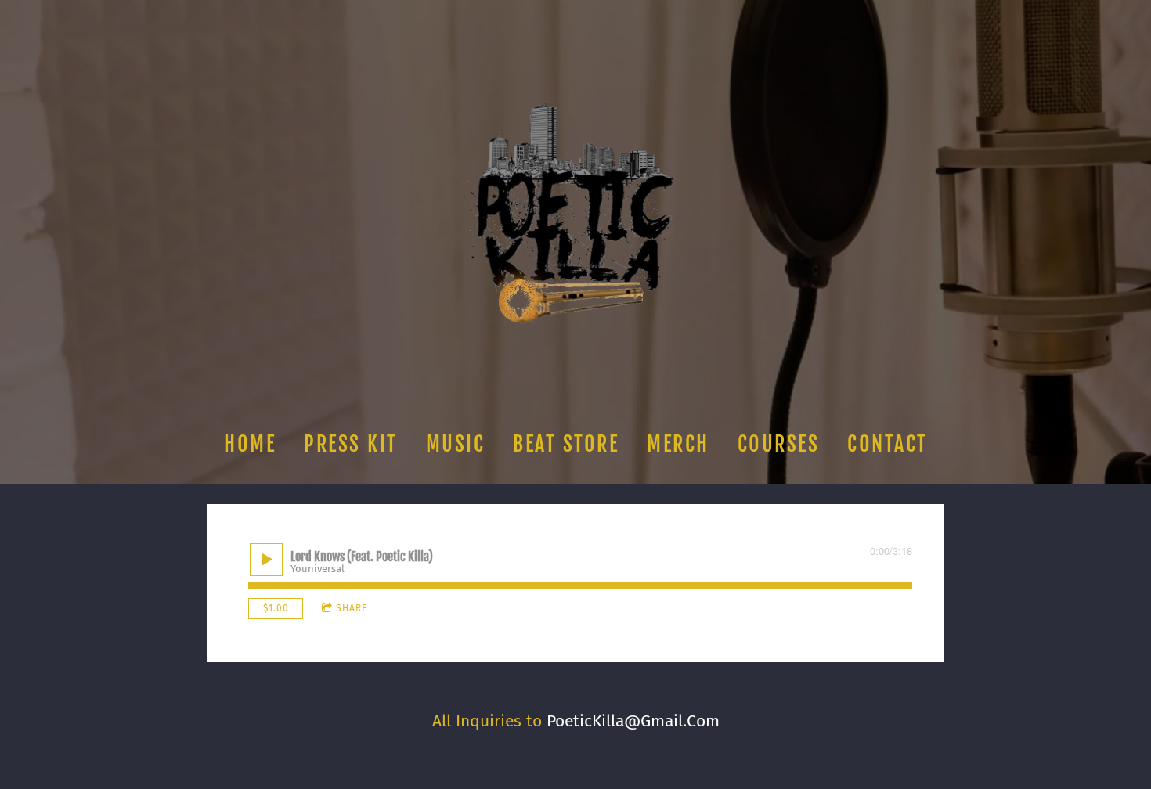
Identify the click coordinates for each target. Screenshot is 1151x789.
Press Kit (351, 443)
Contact (887, 443)
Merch (678, 443)
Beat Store (566, 443)
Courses (778, 443)
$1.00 (276, 608)
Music (455, 443)
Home (250, 443)
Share (351, 608)
